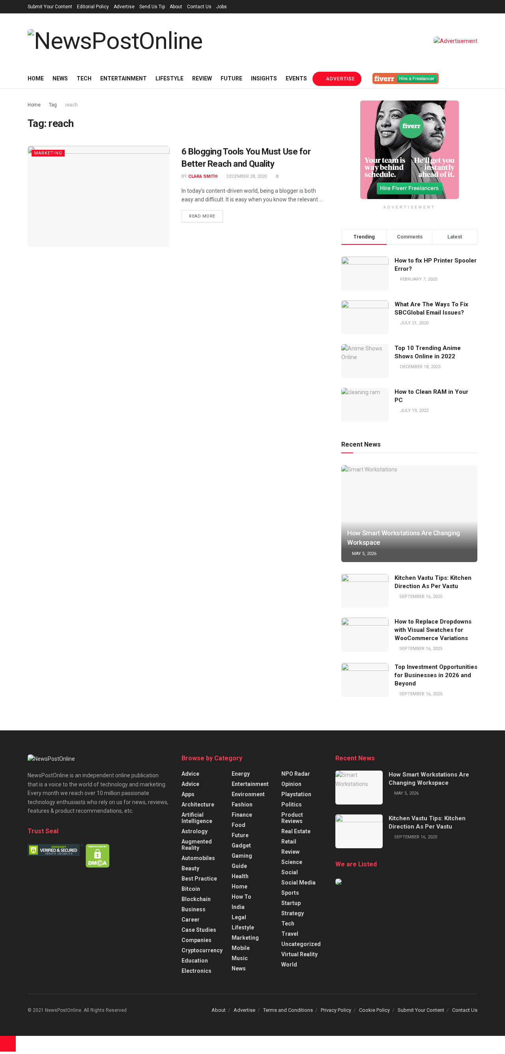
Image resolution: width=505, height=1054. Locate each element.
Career (190, 919)
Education (194, 960)
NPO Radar (295, 774)
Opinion (291, 784)
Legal (239, 917)
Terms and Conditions (288, 1010)
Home (36, 78)
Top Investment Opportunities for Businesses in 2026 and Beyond (436, 675)
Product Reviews (292, 818)
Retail (288, 841)
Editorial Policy (93, 6)
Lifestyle (169, 78)
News (60, 78)
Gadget (241, 845)
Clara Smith (202, 176)
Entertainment (123, 78)
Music (240, 958)
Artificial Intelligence (196, 818)
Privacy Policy (336, 1010)
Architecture (197, 804)
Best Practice (199, 878)
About (176, 6)
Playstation (296, 794)
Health (240, 876)
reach (71, 105)
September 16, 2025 (420, 596)
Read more (202, 216)
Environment (248, 794)
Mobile (241, 948)
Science (291, 862)
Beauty (190, 868)
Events (296, 78)
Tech (84, 78)
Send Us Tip (152, 6)
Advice (190, 774)
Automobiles (198, 858)
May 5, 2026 (363, 553)
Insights (264, 78)
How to (241, 897)
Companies (196, 940)
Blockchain (196, 899)
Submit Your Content (50, 6)
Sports (290, 893)
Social (289, 872)
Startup (291, 903)
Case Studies (198, 930)
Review (202, 78)
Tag (53, 105)
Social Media (298, 882)
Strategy (292, 913)
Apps (188, 794)
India (238, 907)
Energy (241, 774)
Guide (239, 866)
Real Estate (295, 831)
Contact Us (199, 6)
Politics (291, 804)
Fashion (242, 804)
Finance (242, 815)
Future (231, 78)
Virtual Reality (299, 954)
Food (238, 825)
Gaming (242, 856)
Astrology (194, 831)
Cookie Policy (374, 1010)
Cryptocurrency (202, 950)
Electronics (196, 971)
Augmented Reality (196, 844)
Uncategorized (301, 944)
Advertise (124, 6)
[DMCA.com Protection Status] (98, 855)
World (289, 964)
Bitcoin (190, 889)
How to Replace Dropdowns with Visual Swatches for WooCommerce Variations (433, 630)
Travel (289, 934)
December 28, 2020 (246, 176)
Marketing (48, 153)
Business (193, 909)
